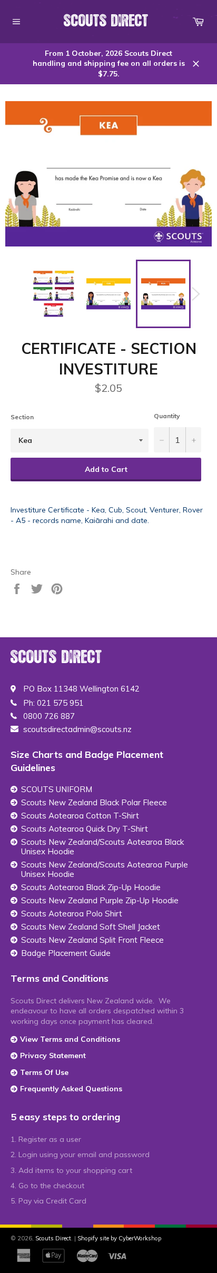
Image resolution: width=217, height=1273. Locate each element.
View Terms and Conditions (70, 1039)
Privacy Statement (53, 1055)
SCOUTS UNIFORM (56, 789)
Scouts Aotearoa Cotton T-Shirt (80, 816)
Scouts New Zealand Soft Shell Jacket (90, 927)
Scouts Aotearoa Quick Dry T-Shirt (84, 829)
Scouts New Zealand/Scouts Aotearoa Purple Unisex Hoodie (104, 869)
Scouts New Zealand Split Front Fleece (92, 940)
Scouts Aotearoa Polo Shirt (71, 914)
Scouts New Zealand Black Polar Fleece (94, 802)
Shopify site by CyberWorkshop (119, 1238)
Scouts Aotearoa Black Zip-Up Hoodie (91, 887)
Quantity (167, 416)
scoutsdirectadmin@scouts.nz (77, 729)
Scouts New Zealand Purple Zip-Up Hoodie (100, 900)
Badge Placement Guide (66, 953)
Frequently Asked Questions (71, 1088)
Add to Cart (106, 469)
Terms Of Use (44, 1072)
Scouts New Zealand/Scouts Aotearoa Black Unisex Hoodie (102, 846)
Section (22, 417)
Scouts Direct (106, 21)
